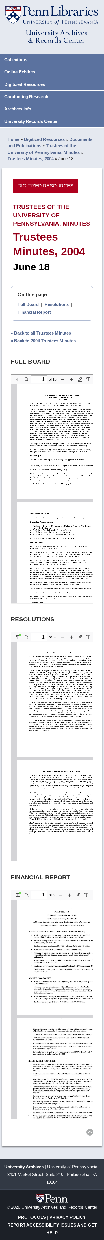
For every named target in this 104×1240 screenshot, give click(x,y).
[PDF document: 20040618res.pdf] (52, 746)
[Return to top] (89, 1133)
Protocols (32, 1217)
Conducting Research (26, 96)
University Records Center (31, 121)
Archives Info (17, 108)
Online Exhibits (19, 71)
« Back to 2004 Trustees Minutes (43, 340)
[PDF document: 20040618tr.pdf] (52, 489)
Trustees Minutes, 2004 (31, 158)
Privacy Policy (67, 1217)
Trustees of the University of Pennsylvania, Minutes (51, 215)
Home (13, 139)
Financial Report (34, 312)
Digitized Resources (24, 84)
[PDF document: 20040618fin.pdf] (52, 1004)
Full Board (28, 304)
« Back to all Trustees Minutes (41, 333)
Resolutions (56, 304)
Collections (15, 59)
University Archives (24, 1166)
